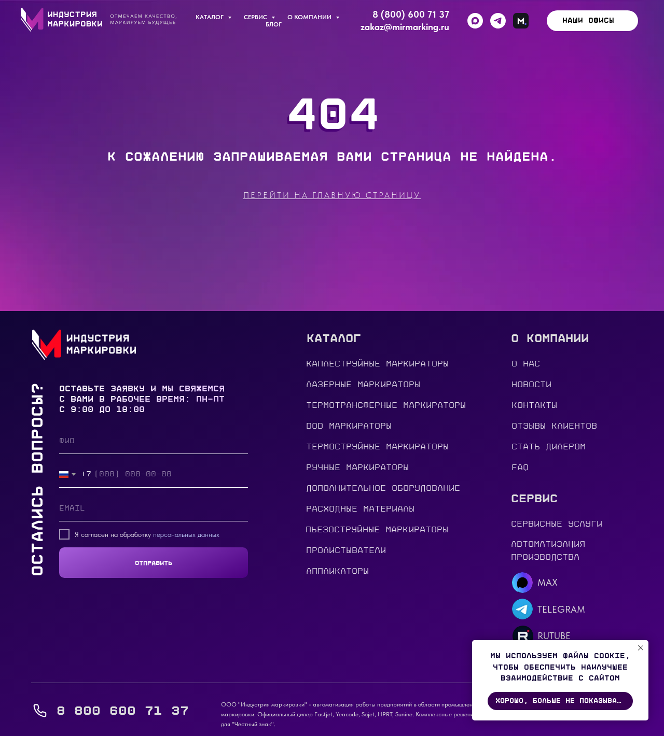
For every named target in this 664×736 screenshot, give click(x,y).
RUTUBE (554, 635)
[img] (522, 609)
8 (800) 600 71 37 (410, 14)
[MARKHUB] (521, 21)
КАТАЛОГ (210, 17)
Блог (274, 24)
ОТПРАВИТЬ (153, 563)
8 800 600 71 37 (123, 711)
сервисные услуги (556, 524)
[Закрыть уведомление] (640, 648)
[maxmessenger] (475, 21)
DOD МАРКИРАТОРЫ (349, 426)
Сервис (256, 17)
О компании (310, 17)
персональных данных (186, 534)
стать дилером (548, 446)
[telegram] (498, 21)
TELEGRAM (561, 609)
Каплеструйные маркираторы (377, 364)
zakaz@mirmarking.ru (405, 26)
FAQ (520, 467)
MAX (547, 582)
